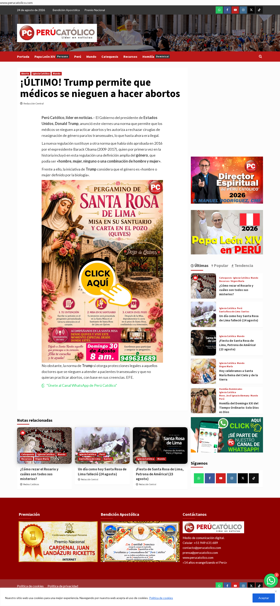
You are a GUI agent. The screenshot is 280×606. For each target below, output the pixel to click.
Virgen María (42, 458)
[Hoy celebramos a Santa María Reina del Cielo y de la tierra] (203, 371)
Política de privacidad (63, 586)
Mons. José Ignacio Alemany (234, 396)
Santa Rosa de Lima (89, 458)
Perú (77, 56)
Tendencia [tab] (243, 265)
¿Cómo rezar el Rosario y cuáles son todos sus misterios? (39, 474)
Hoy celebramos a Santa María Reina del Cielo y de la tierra (238, 375)
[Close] (275, 591)
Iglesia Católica (41, 73)
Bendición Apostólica (66, 10)
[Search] (260, 56)
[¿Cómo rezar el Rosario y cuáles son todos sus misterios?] (44, 445)
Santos (108, 458)
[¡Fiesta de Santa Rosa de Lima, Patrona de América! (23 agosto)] (160, 445)
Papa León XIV (51, 56)
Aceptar (263, 598)
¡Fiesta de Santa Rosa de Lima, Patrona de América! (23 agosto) (160, 474)
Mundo (91, 56)
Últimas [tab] (201, 265)
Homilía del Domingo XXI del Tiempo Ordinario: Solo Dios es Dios (239, 407)
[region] (140, 597)
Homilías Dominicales (230, 389)
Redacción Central (34, 103)
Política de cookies (161, 598)
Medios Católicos (31, 484)
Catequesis (109, 56)
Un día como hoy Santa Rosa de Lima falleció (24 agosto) (102, 471)
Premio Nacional (94, 10)
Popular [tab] (220, 265)
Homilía (155, 56)
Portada (23, 56)
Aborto (25, 73)
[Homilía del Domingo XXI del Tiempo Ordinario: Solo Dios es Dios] (203, 400)
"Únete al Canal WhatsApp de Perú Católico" (82, 385)
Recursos (130, 56)
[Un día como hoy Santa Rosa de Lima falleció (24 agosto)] (102, 445)
